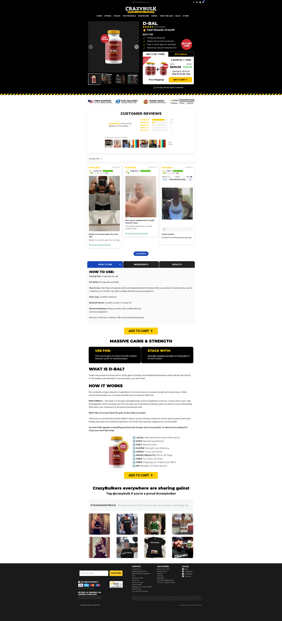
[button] (136, 47)
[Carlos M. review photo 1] (104, 203)
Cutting (160, 576)
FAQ (133, 576)
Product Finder (138, 578)
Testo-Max (182, 356)
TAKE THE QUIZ (166, 16)
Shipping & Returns (139, 571)
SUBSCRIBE (116, 573)
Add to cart (179, 80)
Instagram (189, 572)
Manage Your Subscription (142, 587)
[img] (94, 168)
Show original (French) (138, 233)
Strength (160, 578)
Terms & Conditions (195, 605)
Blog (186, 569)
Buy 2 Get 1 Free (163, 569)
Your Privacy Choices (140, 591)
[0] (203, 2)
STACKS (116, 16)
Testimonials (136, 585)
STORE (186, 16)
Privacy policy (183, 605)
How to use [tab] (105, 264)
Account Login (137, 582)
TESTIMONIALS (129, 16)
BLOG (177, 16)
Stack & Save (162, 571)
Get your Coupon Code (166, 582)
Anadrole (161, 356)
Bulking (160, 574)
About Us (135, 580)
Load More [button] (141, 254)
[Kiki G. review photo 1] (177, 203)
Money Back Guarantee (141, 574)
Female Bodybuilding (165, 580)
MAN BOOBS (143, 16)
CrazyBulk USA (95, 605)
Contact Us (136, 569)
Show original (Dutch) (101, 245)
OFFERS (107, 16)
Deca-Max (152, 356)
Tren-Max (169, 356)
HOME (99, 16)
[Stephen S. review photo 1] (140, 196)
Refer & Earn (137, 589)
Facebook (188, 574)
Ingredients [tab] (141, 264)
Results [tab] (177, 264)
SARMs (154, 16)
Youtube (188, 576)
